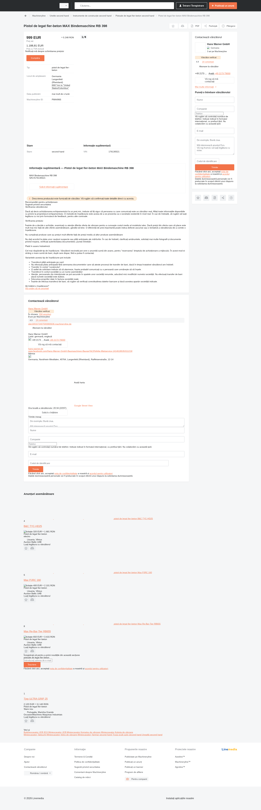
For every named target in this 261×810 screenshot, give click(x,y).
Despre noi (29, 756)
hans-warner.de (35, 348)
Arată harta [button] (79, 382)
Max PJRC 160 (32, 580)
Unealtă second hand (152, 734)
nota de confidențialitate (65, 473)
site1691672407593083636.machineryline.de (49, 324)
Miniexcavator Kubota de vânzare (117, 732)
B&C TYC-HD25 (33, 526)
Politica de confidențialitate (87, 762)
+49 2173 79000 (57, 340)
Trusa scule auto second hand (127, 734)
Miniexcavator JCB (57, 732)
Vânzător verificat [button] (42, 311)
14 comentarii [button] (42, 320)
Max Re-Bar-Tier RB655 (37, 631)
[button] (173, 26)
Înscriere (32, 664)
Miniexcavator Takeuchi (35, 734)
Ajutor (27, 762)
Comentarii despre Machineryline (90, 772)
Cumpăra (35, 58)
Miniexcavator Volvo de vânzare (62, 734)
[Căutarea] (77, 6)
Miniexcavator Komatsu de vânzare (84, 732)
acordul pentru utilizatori (101, 473)
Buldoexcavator (31, 732)
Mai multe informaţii (204, 87)
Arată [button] (47, 340)
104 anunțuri (45, 314)
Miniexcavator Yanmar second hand (95, 734)
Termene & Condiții (83, 756)
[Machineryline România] (40, 6)
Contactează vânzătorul (35, 767)
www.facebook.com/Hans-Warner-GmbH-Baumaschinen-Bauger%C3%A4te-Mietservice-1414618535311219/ (80, 351)
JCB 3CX (43, 732)
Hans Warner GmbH (38, 308)
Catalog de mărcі (82, 777)
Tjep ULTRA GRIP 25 (36, 698)
